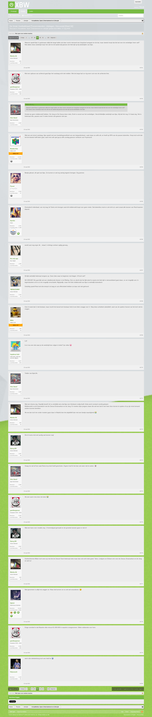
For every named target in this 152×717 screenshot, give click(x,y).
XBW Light (12, 711)
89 (37, 37)
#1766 (141, 239)
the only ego (14, 258)
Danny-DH (13, 448)
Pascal (12, 186)
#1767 (141, 270)
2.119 (20, 677)
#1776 (141, 553)
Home (126, 711)
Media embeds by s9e (43, 714)
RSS (142, 712)
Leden (31, 11)
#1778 (141, 621)
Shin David (13, 118)
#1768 (141, 301)
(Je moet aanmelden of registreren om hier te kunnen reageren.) (128, 689)
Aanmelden (138, 1)
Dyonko (12, 220)
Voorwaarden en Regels (130, 714)
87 (32, 37)
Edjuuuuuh (13, 672)
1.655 (20, 263)
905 (20, 61)
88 (34, 37)
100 (48, 37)
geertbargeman (15, 87)
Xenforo (24, 711)
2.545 (20, 191)
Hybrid (12, 603)
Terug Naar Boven (135, 711)
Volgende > (53, 37)
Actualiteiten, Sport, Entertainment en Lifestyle (33, 28)
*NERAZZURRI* (15, 289)
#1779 (141, 652)
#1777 (141, 583)
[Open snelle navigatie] (142, 20)
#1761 (141, 67)
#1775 (141, 522)
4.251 (20, 225)
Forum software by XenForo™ (23, 714)
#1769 (141, 335)
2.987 (20, 453)
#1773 (141, 460)
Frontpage (14, 11)
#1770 (141, 367)
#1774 (141, 491)
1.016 (20, 294)
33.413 (19, 608)
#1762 (141, 98)
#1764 (141, 167)
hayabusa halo (14, 354)
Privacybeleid (140, 714)
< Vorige (22, 37)
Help (122, 711)
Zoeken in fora (16, 15)
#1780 (141, 683)
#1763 (141, 129)
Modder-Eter (14, 149)
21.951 (19, 157)
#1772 (141, 429)
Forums (23, 11)
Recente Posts (28, 15)
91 (43, 37)
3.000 (20, 123)
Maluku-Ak (13, 56)
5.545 (20, 92)
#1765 (141, 201)
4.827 (20, 361)
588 (20, 328)
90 (40, 37)
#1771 (141, 398)
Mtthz (59, 28)
